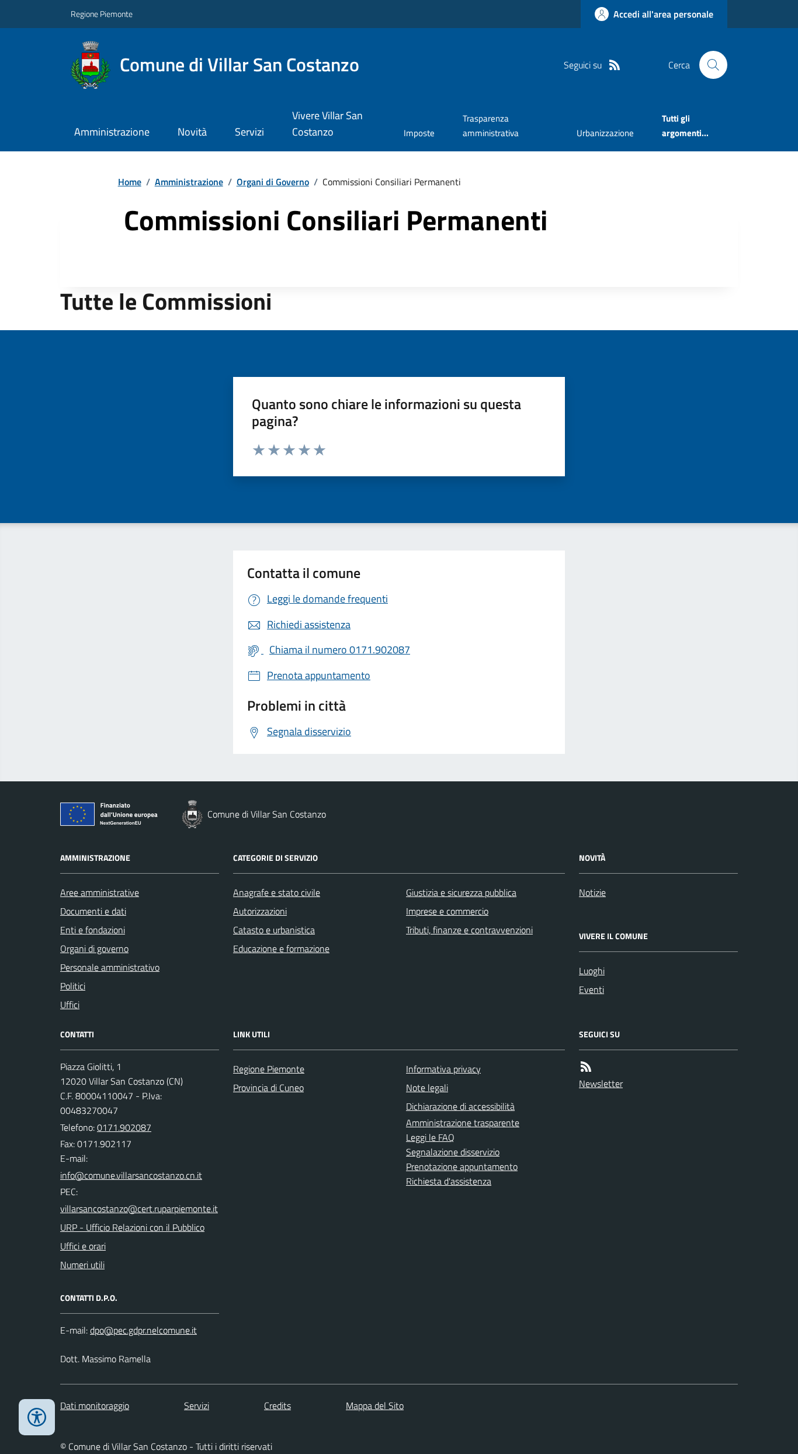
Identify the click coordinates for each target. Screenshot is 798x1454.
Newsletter (601, 1083)
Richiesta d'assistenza (448, 1181)
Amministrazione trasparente (462, 1123)
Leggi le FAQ (430, 1137)
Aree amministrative (99, 892)
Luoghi (592, 971)
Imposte (419, 133)
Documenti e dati (93, 911)
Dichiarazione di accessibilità (460, 1106)
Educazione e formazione (281, 948)
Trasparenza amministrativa (491, 125)
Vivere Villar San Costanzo (327, 124)
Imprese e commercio (447, 911)
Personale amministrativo (109, 967)
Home (129, 182)
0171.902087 (124, 1127)
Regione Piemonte (102, 14)
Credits (277, 1405)
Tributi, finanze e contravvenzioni (469, 930)
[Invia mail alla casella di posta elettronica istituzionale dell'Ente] (131, 1175)
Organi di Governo (273, 182)
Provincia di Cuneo (268, 1088)
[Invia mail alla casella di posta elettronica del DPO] (143, 1330)
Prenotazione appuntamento (462, 1166)
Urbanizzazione (605, 133)
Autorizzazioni (260, 911)
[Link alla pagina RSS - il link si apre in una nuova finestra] (615, 65)
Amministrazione (112, 132)
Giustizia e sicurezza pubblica (461, 892)
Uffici (69, 1005)
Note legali (427, 1088)
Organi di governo (94, 948)
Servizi (249, 132)
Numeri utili (82, 1265)
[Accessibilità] (36, 1417)
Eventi (591, 989)
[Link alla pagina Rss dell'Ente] (586, 1067)
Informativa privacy (443, 1069)
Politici (72, 986)
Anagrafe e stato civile (276, 892)
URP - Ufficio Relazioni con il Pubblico (132, 1227)
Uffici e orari (83, 1246)
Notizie (592, 892)
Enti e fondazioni (92, 930)
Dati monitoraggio (94, 1405)
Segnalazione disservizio (452, 1152)
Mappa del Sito (375, 1405)
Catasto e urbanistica (274, 930)
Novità (192, 132)
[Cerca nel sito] (708, 65)
